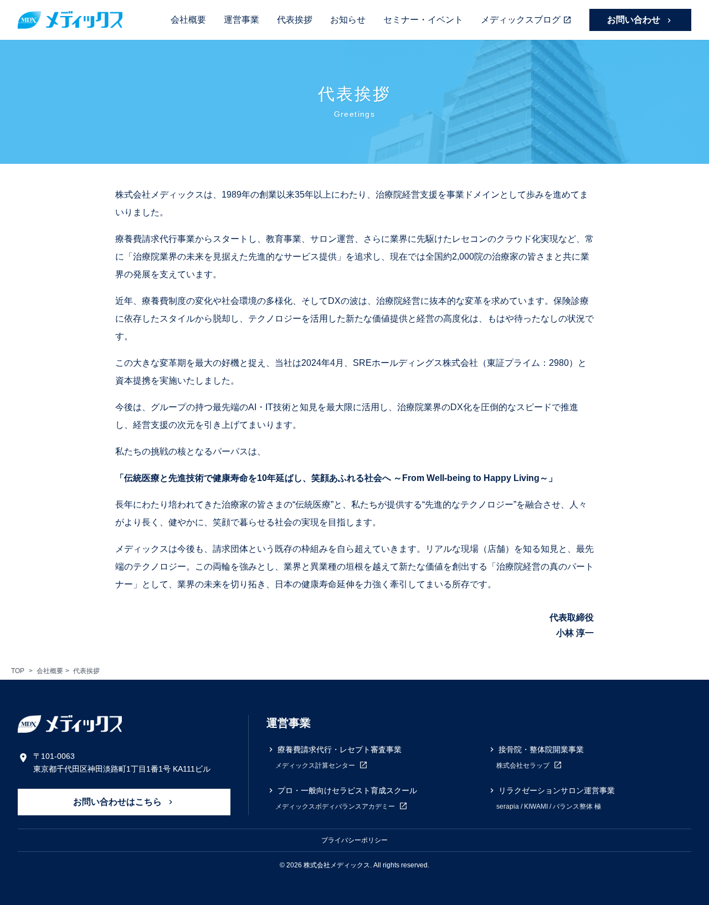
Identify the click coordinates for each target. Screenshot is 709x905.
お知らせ (348, 19)
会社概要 (188, 19)
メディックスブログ (521, 19)
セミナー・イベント (423, 19)
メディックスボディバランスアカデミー (336, 806)
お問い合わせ (634, 19)
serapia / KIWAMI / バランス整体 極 (548, 806)
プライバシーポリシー (354, 840)
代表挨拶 (294, 19)
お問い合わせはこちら (118, 801)
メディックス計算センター (316, 765)
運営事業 (241, 19)
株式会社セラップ (523, 765)
